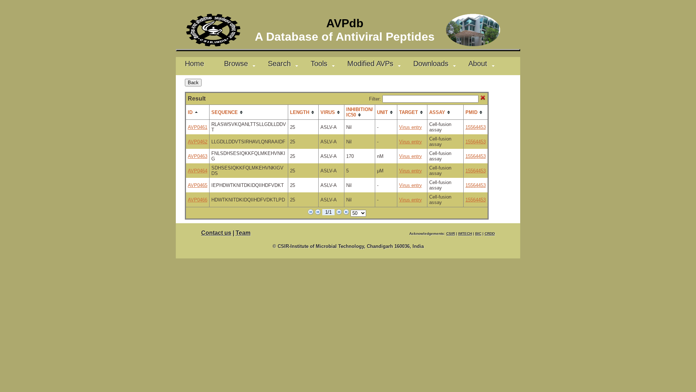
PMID (471, 112)
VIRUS (327, 112)
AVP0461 (197, 127)
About (477, 63)
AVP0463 (197, 156)
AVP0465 (197, 185)
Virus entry (410, 127)
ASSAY (437, 112)
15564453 (475, 127)
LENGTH (299, 112)
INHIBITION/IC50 (359, 112)
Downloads (430, 63)
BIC (478, 234)
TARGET (408, 112)
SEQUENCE (224, 112)
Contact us (216, 233)
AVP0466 (197, 200)
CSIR (450, 234)
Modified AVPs (370, 63)
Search (279, 63)
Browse (236, 63)
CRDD (490, 234)
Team (243, 233)
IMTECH (465, 234)
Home (194, 63)
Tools (319, 63)
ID (190, 112)
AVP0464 (197, 170)
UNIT (382, 112)
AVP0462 (197, 141)
